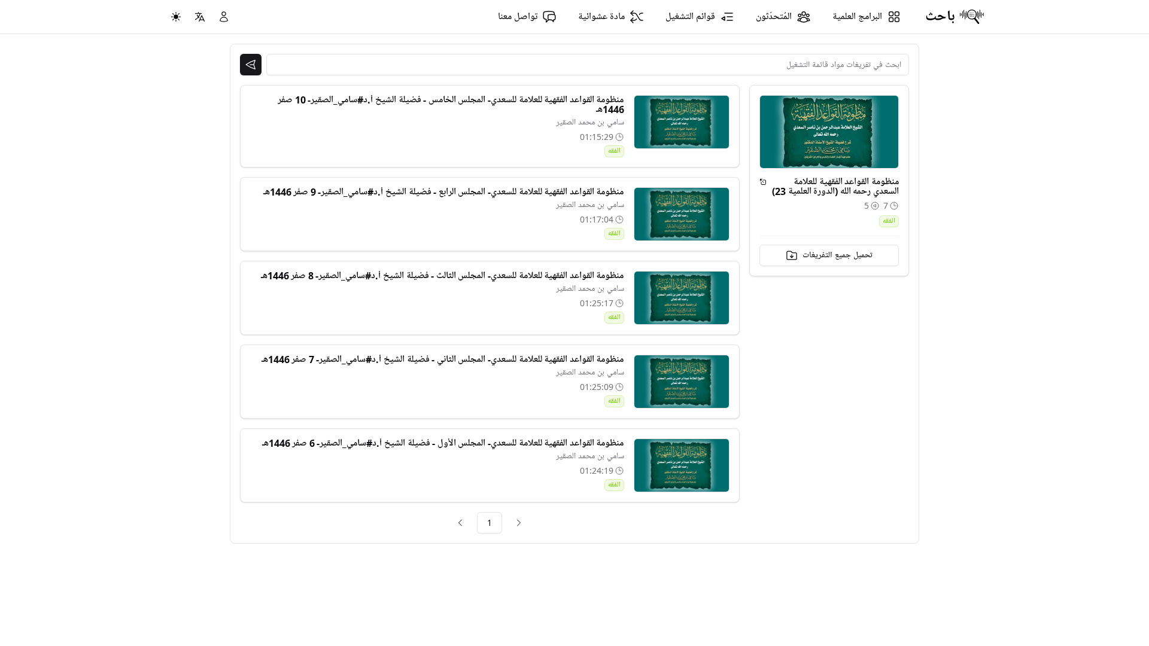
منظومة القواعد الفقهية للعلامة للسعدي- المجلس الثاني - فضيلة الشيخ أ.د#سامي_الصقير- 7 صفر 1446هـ (443, 359)
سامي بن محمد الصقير (590, 122)
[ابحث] (251, 64)
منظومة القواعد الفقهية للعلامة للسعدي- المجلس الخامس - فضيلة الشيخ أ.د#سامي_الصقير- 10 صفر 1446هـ (451, 104)
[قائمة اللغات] (200, 17)
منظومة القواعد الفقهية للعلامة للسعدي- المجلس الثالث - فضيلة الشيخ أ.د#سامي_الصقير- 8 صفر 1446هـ (442, 276)
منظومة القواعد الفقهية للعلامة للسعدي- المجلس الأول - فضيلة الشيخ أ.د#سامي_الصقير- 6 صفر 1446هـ (443, 443)
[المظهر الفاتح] (176, 17)
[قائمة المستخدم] (224, 17)
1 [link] (489, 522)
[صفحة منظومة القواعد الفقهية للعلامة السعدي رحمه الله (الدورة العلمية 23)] (763, 182)
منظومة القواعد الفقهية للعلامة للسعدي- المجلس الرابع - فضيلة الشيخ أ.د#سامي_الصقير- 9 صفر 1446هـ (443, 192)
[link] (518, 523)
